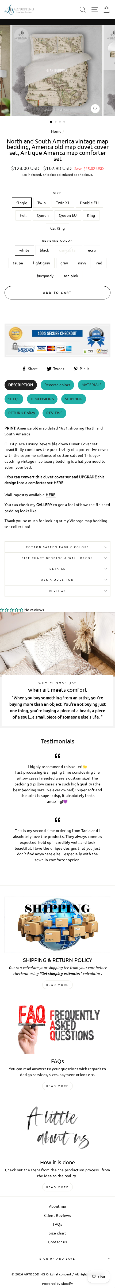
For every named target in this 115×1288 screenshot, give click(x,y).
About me (57, 1206)
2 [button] (56, 122)
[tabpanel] (57, 475)
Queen (43, 215)
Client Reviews (57, 1215)
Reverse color (57, 240)
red (99, 262)
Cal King (57, 228)
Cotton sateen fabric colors (57, 547)
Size (57, 193)
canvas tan (68, 250)
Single (21, 202)
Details (57, 569)
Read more (57, 985)
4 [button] (64, 122)
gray (64, 262)
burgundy (45, 275)
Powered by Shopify (57, 1283)
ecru (92, 250)
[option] (57, 70)
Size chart (57, 1232)
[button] (12, 609)
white (24, 250)
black (44, 250)
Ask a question (57, 579)
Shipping (49, 174)
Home (56, 131)
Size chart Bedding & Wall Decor (57, 558)
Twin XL (63, 202)
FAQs (57, 1224)
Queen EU (68, 215)
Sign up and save (58, 1258)
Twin (41, 202)
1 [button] (51, 122)
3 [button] (60, 122)
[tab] (21, 385)
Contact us (57, 1241)
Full (23, 215)
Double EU (89, 202)
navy (82, 262)
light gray (41, 262)
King (91, 215)
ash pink (71, 275)
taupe (18, 262)
